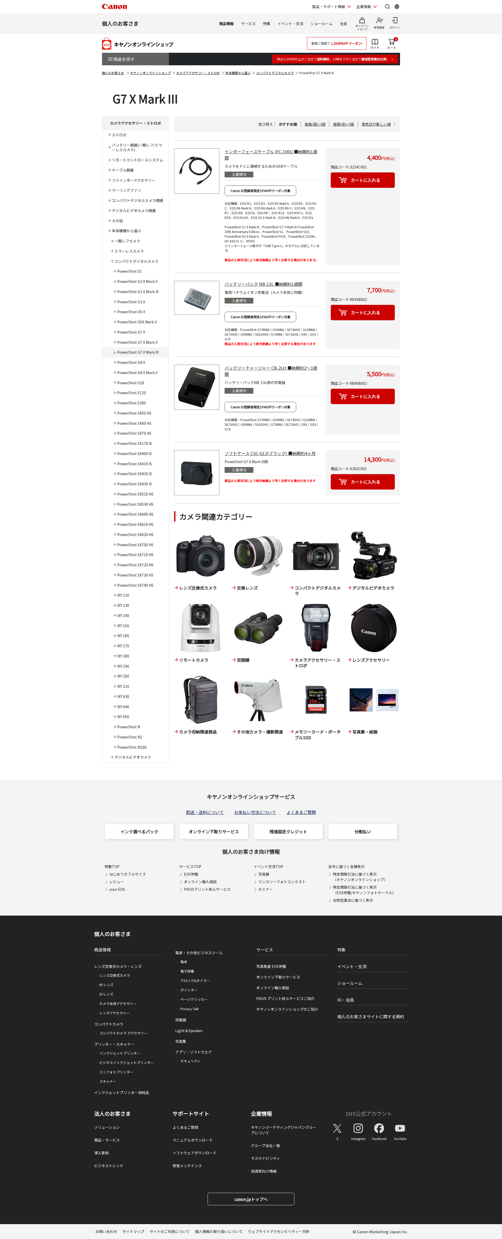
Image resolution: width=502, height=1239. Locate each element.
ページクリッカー (194, 999)
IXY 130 (123, 605)
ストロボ (119, 134)
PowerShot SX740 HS (135, 585)
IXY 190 (123, 666)
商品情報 (226, 23)
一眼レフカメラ (127, 240)
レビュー (116, 881)
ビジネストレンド (108, 1165)
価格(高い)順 (315, 124)
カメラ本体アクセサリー (117, 1003)
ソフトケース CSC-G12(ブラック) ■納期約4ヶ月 (270, 453)
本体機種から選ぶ (237, 73)
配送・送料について (205, 812)
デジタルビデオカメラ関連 (134, 210)
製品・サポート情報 (328, 6)
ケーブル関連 (123, 170)
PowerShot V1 (129, 271)
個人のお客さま (120, 23)
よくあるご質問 (301, 812)
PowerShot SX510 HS (135, 494)
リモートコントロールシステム (137, 159)
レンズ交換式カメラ (114, 975)
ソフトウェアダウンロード (194, 1152)
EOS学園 (191, 874)
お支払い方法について (255, 812)
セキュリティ (190, 1060)
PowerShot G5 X (131, 311)
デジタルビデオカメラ (133, 757)
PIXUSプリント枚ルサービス (207, 889)
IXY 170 (123, 645)
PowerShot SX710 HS (135, 554)
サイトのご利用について (170, 1231)
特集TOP (112, 866)
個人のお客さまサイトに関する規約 (370, 1016)
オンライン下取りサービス (214, 831)
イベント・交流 (290, 23)
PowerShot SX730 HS (135, 575)
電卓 (183, 961)
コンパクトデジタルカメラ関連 (137, 200)
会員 (343, 23)
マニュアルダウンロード (193, 1140)
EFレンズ (106, 994)
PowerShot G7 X (131, 332)
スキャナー (107, 1081)
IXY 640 (123, 706)
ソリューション (107, 1127)
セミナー (265, 889)
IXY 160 (123, 635)
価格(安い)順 (343, 124)
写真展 (263, 874)
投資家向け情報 (264, 1171)
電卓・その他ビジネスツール (199, 952)
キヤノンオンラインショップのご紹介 (287, 1009)
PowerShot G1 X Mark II (137, 281)
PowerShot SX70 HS (134, 433)
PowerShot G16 (130, 382)
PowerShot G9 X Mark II (137, 372)
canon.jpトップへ (251, 1199)
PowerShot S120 (131, 392)
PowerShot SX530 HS (135, 504)
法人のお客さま (112, 1113)
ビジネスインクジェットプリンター (126, 1062)
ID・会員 (345, 1000)
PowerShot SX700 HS (135, 544)
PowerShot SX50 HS (134, 413)
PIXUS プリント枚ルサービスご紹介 (285, 998)
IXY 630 (123, 696)
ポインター (188, 989)
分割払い (363, 831)
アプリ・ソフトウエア (193, 1052)
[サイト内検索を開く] (387, 6)
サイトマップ (133, 1231)
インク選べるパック (139, 831)
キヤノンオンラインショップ (150, 73)
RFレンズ (106, 984)
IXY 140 (123, 615)
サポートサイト (191, 1113)
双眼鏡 (180, 1019)
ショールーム (322, 23)
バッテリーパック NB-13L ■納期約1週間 (263, 284)
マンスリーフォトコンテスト (282, 881)
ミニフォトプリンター (116, 1071)
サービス (248, 23)
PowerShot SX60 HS (134, 423)
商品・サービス (107, 1140)
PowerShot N (128, 726)
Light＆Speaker (189, 1030)
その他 (117, 220)
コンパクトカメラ (108, 1024)
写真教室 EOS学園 (271, 966)
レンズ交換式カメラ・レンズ (118, 966)
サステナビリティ (265, 1158)
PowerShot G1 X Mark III (137, 291)
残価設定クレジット (288, 831)
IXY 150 (123, 625)
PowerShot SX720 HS (135, 564)
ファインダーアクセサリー (133, 180)
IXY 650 (123, 716)
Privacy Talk (189, 1008)
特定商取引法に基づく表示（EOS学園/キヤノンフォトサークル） (364, 890)
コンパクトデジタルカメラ (275, 73)
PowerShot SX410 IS (134, 463)
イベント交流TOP (268, 866)
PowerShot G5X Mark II (137, 321)
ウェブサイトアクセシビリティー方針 (279, 1231)
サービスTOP (190, 866)
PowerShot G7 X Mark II (137, 342)
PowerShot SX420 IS (134, 473)
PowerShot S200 (131, 402)
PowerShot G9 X (131, 362)
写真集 (180, 1041)
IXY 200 (123, 676)
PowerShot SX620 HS (135, 534)
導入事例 (101, 1152)
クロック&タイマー (195, 980)
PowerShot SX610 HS (135, 524)
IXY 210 (123, 686)
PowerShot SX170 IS (134, 443)
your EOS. (117, 889)
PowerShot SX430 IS (134, 483)
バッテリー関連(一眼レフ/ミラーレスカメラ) (137, 147)
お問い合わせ (106, 1231)
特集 (266, 23)
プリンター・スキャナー (114, 1044)
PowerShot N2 (129, 737)
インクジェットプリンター (119, 1053)
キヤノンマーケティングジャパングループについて (283, 1130)
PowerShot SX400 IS (134, 453)
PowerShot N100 (131, 747)
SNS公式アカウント (368, 1113)
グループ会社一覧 (265, 1145)
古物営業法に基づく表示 (353, 900)
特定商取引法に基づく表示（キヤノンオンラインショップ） (360, 876)
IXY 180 (123, 656)
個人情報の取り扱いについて (219, 1231)
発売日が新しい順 (376, 124)
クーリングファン (126, 190)
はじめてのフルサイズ (127, 874)
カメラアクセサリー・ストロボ (198, 73)
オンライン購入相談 (200, 881)
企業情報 (363, 6)
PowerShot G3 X (131, 301)
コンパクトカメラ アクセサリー (123, 1033)
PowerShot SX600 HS (135, 514)
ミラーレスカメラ (129, 251)
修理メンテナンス (187, 1165)
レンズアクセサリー (114, 1012)
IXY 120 (123, 595)
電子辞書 (187, 971)
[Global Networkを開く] (397, 6)
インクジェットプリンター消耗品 (121, 1092)
